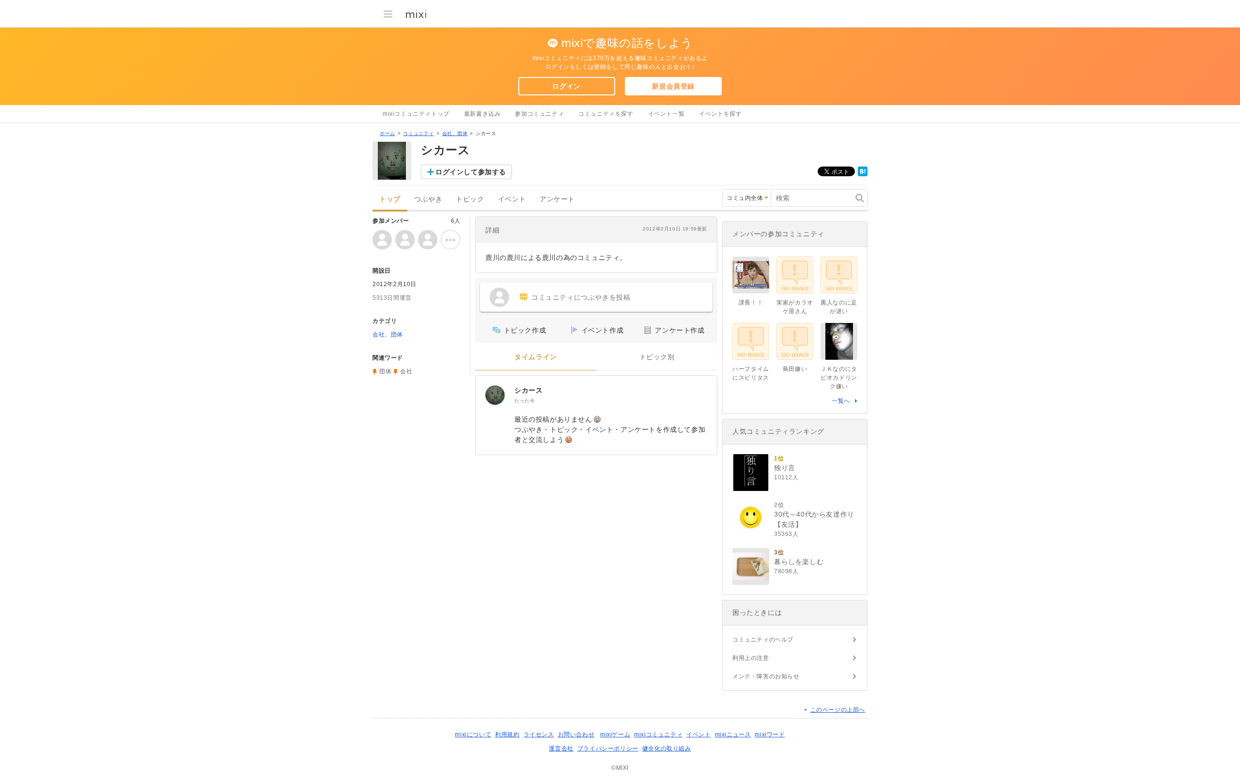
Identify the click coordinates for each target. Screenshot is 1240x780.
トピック (470, 199)
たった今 (524, 400)
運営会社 (561, 748)
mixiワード (770, 734)
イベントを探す (720, 113)
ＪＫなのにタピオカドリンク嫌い (839, 378)
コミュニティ (418, 133)
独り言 (784, 468)
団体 (385, 371)
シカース (528, 390)
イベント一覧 (666, 113)
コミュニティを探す (605, 113)
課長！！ (751, 302)
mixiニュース (733, 734)
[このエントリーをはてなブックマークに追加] (863, 174)
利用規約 (507, 734)
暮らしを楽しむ (798, 562)
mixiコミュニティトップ (416, 113)
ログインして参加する (470, 172)
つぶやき (428, 199)
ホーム (387, 133)
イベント (512, 199)
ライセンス (539, 734)
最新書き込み (482, 113)
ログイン (566, 86)
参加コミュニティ (539, 113)
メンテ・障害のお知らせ (766, 676)
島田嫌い (795, 369)
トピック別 (657, 357)
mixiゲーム (615, 734)
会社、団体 (455, 133)
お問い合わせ (576, 734)
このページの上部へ (837, 709)
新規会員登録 (673, 86)
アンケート (557, 199)
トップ (390, 199)
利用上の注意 (750, 658)
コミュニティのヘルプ (762, 639)
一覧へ (841, 401)
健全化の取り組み (666, 748)
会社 (406, 371)
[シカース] (495, 395)
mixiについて (473, 734)
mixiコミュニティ (658, 734)
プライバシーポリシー (607, 748)
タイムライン (535, 357)
